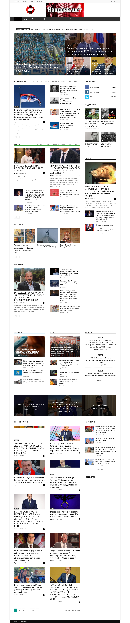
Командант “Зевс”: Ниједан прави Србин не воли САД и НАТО (69, 283)
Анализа (39, 81)
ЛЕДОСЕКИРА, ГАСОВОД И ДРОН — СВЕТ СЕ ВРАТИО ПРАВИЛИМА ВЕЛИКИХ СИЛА (69, 192)
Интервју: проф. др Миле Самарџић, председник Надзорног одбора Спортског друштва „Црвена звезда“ (65, 350)
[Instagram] (111, 1)
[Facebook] (108, 1)
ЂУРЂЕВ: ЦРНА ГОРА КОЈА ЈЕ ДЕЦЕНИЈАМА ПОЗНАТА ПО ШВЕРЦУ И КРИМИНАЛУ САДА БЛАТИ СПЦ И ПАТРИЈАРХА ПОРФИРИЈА (29, 448)
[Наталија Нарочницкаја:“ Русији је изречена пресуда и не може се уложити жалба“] (54, 308)
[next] (113, 29)
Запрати (113, 92)
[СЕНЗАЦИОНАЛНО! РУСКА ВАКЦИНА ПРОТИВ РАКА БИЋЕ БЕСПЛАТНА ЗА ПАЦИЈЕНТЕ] (29, 346)
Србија (69, 62)
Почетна (18, 19)
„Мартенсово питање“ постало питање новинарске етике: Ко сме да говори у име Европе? (64, 514)
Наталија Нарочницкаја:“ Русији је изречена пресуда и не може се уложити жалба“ (70, 308)
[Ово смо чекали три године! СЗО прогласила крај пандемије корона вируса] (18, 381)
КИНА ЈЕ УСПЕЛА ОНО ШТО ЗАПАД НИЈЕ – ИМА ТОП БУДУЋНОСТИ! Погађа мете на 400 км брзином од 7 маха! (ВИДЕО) (99, 191)
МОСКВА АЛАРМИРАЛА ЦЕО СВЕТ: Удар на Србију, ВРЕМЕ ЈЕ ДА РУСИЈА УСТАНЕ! (105, 461)
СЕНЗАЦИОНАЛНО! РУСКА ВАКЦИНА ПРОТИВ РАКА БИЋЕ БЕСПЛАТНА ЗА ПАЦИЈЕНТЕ (28, 351)
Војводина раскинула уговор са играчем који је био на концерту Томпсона (68, 381)
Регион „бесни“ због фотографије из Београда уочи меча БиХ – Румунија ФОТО (69, 372)
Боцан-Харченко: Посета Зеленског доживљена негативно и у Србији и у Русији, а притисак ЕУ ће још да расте (65, 447)
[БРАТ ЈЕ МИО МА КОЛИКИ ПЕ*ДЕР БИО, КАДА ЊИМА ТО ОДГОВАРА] (29, 155)
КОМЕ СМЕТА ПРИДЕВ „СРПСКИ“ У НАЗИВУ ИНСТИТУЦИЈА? (67, 125)
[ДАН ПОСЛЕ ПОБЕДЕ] (99, 405)
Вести (34, 19)
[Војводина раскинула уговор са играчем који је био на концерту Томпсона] (53, 382)
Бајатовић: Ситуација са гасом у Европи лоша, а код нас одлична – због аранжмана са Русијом (29, 480)
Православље (54, 19)
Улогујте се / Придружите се (37, 1)
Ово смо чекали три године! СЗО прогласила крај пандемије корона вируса (33, 381)
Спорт (64, 19)
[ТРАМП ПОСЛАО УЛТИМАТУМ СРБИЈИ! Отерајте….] (89, 441)
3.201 (32, 610)
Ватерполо (55, 81)
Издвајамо (88, 117)
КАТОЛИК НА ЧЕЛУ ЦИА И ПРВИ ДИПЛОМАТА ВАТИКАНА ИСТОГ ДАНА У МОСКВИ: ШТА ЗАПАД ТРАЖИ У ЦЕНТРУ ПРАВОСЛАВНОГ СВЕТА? (70, 113)
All (33, 81)
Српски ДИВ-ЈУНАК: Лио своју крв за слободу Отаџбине (92, 144)
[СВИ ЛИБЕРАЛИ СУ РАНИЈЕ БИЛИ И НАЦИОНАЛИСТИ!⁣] (108, 137)
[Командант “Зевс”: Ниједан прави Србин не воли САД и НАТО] (54, 283)
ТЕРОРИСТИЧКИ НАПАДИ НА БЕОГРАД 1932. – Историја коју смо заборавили (107, 122)
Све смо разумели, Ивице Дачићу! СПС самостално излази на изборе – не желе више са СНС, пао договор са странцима (63, 482)
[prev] (110, 29)
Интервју (17, 289)
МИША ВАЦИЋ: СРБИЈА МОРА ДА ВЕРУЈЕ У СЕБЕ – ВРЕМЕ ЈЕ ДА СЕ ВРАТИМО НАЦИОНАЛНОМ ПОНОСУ (29, 296)
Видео (72, 19)
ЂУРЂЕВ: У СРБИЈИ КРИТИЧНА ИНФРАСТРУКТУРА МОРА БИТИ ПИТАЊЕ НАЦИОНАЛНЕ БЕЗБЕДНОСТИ (65, 169)
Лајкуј (114, 87)
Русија (18, 61)
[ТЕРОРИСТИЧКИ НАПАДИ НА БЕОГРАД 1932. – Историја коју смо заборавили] (108, 113)
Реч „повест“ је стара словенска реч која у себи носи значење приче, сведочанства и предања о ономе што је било (24, 248)
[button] (113, 19)
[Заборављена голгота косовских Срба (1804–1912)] (47, 235)
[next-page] (18, 137)
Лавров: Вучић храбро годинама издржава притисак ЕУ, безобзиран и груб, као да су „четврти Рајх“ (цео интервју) (65, 554)
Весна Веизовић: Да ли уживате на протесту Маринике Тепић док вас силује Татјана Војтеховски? (100, 375)
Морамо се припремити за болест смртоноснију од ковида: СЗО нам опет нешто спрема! (33, 372)
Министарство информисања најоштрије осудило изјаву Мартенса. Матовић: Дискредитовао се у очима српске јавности (28, 555)
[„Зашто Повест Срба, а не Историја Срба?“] (70, 235)
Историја (42, 19)
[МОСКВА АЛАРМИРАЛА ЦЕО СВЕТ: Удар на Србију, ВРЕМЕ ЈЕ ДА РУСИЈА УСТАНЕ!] (89, 462)
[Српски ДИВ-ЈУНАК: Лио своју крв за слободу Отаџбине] (92, 137)
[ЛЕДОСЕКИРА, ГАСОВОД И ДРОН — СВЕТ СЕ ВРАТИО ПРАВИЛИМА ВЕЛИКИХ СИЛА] (54, 192)
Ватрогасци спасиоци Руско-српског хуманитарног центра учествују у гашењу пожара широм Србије (28, 588)
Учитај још (100, 469)
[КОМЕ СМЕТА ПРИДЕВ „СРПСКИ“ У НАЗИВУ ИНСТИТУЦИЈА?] (54, 125)
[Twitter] (114, 1)
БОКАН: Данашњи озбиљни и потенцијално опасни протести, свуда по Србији (100, 360)
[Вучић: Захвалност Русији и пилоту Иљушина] (31, 405)
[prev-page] (15, 137)
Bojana (16, 122)
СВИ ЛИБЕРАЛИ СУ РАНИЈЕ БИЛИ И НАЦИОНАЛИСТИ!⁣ (106, 144)
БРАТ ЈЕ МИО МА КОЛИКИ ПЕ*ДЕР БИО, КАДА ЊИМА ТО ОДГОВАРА (28, 168)
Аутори (26, 19)
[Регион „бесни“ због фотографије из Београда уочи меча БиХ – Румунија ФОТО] (53, 373)
